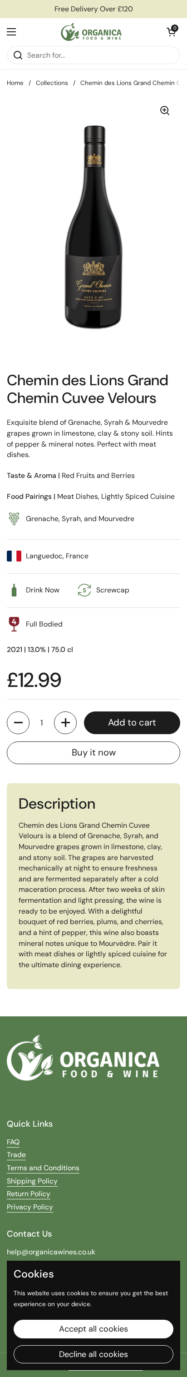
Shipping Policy (32, 1181)
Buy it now (94, 752)
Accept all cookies (93, 1328)
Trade (16, 1154)
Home (15, 83)
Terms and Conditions (43, 1168)
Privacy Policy (30, 1207)
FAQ (13, 1142)
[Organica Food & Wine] (91, 32)
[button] (171, 32)
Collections (52, 83)
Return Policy (28, 1193)
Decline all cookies (93, 1354)
